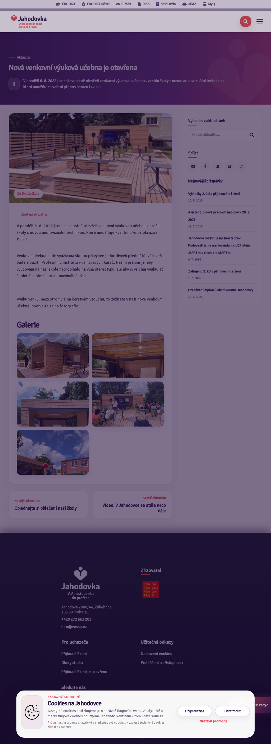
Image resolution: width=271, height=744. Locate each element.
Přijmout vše (194, 711)
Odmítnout (232, 711)
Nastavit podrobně (213, 721)
